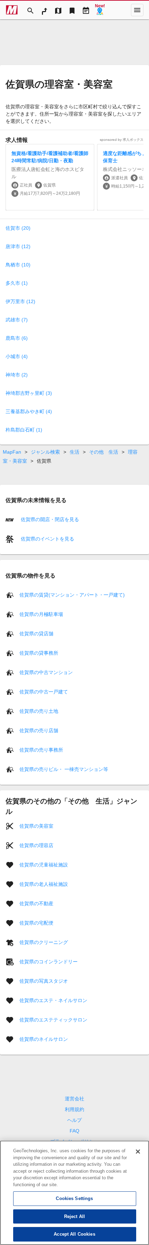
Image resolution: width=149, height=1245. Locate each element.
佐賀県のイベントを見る (46, 539)
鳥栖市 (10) (18, 264)
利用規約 (74, 1109)
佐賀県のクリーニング (43, 942)
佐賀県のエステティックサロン (53, 1019)
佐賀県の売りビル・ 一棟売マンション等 (63, 769)
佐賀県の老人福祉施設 (43, 884)
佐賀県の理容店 (36, 845)
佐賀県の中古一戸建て (43, 691)
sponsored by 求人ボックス (121, 140)
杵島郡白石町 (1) (24, 430)
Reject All (74, 1216)
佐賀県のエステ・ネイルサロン (53, 1000)
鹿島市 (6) (17, 338)
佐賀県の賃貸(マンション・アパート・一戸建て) (72, 594)
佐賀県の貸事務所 (38, 652)
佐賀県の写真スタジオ (43, 980)
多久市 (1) (17, 283)
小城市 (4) (17, 356)
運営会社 (74, 1098)
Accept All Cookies (74, 1234)
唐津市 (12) (18, 246)
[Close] (138, 1151)
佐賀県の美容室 (36, 825)
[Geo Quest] (100, 10)
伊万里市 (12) (20, 301)
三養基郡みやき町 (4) (29, 411)
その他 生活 (103, 452)
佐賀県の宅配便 (36, 922)
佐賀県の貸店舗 (36, 633)
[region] (74, 1193)
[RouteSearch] (44, 10)
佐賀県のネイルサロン (43, 1039)
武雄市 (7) (17, 319)
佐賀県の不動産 (36, 903)
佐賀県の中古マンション (46, 672)
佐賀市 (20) (18, 228)
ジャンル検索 (45, 452)
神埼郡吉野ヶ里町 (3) (29, 393)
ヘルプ (74, 1120)
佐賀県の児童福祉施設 (43, 864)
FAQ (74, 1131)
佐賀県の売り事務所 (41, 749)
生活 (74, 452)
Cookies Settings (74, 1198)
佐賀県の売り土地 (38, 711)
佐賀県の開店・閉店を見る (49, 519)
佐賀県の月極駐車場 (41, 614)
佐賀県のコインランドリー (48, 961)
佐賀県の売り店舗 (38, 730)
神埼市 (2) (17, 375)
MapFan (12, 452)
